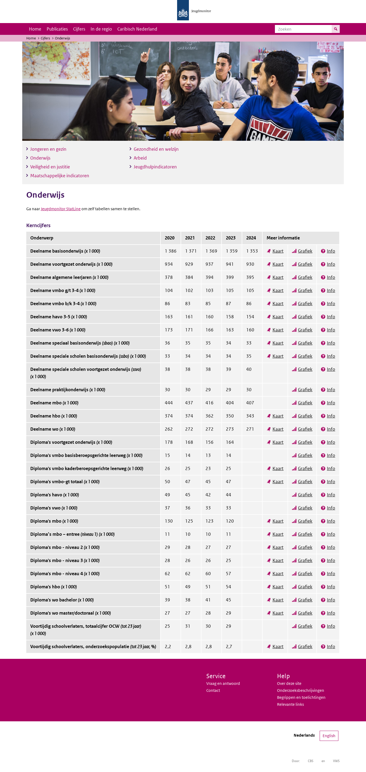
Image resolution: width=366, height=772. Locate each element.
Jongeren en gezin (48, 149)
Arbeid (140, 158)
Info (331, 251)
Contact (213, 690)
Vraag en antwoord (223, 683)
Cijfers (79, 29)
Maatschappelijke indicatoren (59, 176)
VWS (336, 761)
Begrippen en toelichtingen (301, 697)
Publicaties (57, 29)
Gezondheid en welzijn (156, 149)
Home (35, 29)
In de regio (101, 29)
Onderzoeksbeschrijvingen (300, 690)
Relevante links (290, 704)
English (329, 735)
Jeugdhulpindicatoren (155, 167)
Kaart (277, 251)
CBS (310, 761)
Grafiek (305, 251)
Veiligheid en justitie (50, 167)
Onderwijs (40, 158)
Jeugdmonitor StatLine (61, 208)
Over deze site (289, 683)
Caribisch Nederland (137, 29)
